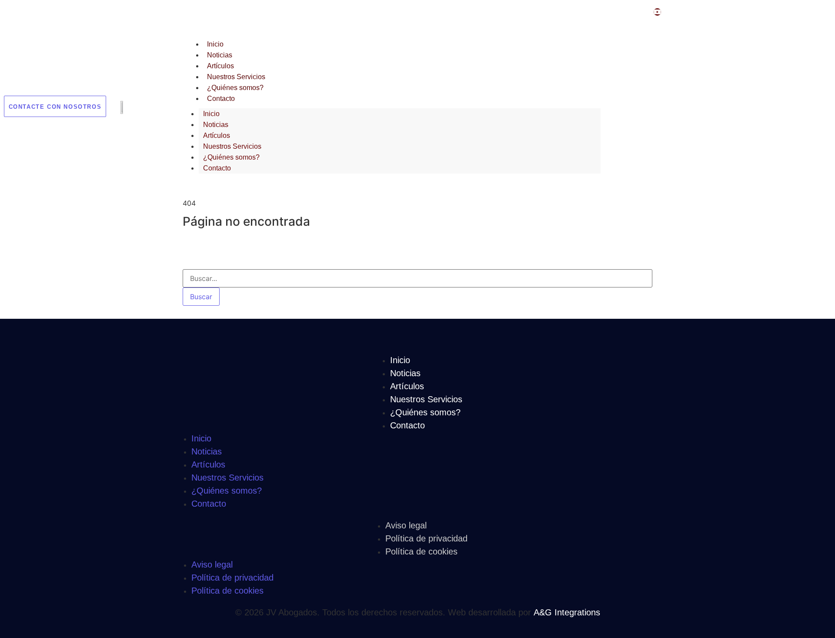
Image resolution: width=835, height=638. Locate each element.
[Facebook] (621, 12)
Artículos (220, 66)
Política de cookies (421, 551)
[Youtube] (657, 12)
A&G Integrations (567, 612)
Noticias (219, 55)
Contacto (221, 98)
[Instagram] (639, 12)
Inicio (215, 44)
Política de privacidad (426, 538)
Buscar (201, 296)
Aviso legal (406, 525)
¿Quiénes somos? (235, 87)
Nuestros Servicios (236, 76)
